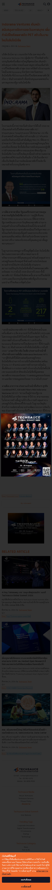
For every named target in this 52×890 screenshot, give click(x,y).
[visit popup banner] (26, 445)
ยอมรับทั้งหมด (26, 880)
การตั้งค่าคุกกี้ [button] (26, 886)
